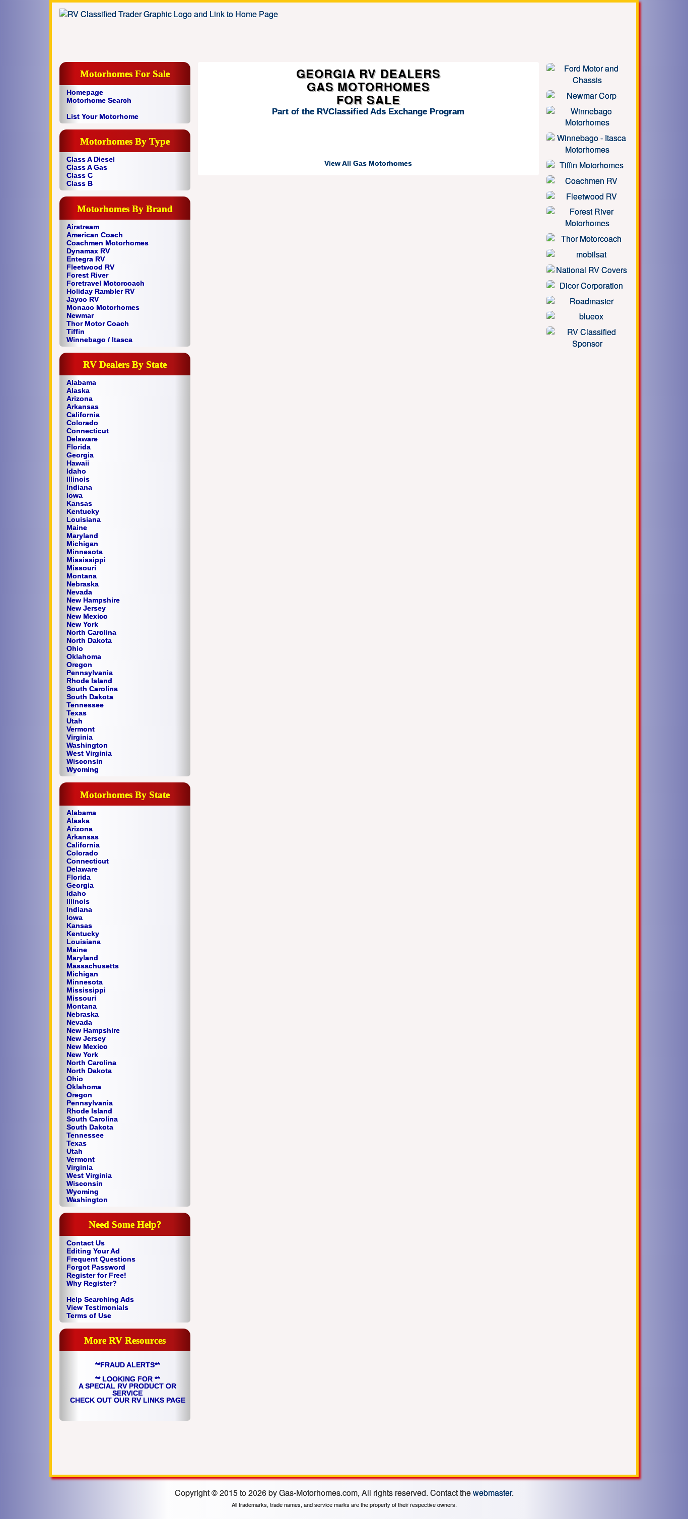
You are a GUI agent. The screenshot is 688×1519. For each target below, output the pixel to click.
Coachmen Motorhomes (107, 243)
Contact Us (85, 1243)
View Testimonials (97, 1307)
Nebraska (82, 584)
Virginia (79, 737)
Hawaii (77, 463)
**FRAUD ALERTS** (127, 1365)
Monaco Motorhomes (103, 307)
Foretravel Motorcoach (105, 283)
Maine (76, 527)
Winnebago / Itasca (99, 340)
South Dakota (89, 697)
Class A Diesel (90, 159)
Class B (79, 183)
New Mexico (87, 616)
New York (82, 624)
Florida (78, 447)
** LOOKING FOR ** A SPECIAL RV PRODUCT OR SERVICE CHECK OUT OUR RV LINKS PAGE (127, 1389)
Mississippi (86, 560)
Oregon (79, 665)
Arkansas (82, 407)
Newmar (80, 315)
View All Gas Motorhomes (368, 163)
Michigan (82, 544)
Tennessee (85, 705)
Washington (87, 745)
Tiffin (75, 331)
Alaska (78, 390)
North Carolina (91, 632)
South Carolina (92, 689)
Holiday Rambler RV (100, 291)
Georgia (80, 455)
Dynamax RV (88, 251)
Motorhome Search (98, 100)
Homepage (84, 92)
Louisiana (83, 519)
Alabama (81, 382)
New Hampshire (93, 600)
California (83, 415)
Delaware (82, 439)
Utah (74, 721)
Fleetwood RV (90, 267)
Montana (81, 576)
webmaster (492, 1492)
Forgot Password (95, 1267)
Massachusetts (92, 966)
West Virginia (89, 753)
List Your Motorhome (102, 116)
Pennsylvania (89, 673)
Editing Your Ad (93, 1251)
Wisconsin (84, 761)
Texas (76, 713)
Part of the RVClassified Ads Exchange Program (368, 111)
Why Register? (91, 1283)
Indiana (79, 487)
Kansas (79, 503)
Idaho (76, 471)
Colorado (82, 423)
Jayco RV (82, 299)
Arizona (79, 398)
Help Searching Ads (100, 1299)
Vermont (80, 729)
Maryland (82, 536)
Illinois (78, 479)
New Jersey (86, 608)
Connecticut (87, 431)
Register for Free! (96, 1275)
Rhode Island (89, 681)
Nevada (79, 592)
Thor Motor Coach (97, 323)
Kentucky (82, 511)
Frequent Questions (100, 1259)
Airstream (82, 227)
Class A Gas (86, 167)
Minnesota (84, 552)
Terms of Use (88, 1315)
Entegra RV (85, 259)
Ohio (74, 648)
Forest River (87, 275)
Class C (79, 175)
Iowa (74, 495)
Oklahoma (83, 656)
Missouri (81, 568)
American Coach (94, 235)
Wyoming (82, 769)
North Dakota (89, 640)
